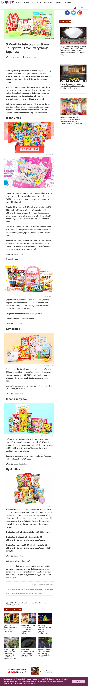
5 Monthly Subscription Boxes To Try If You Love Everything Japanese (28, 47)
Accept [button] (78, 681)
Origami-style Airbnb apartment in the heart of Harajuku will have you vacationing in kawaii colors (71, 120)
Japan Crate (51, 154)
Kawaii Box (51, 38)
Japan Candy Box (49, 436)
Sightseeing (41, 3)
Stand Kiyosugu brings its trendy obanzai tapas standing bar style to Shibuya (72, 86)
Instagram (79, 12)
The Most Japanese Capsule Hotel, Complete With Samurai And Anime (28, 629)
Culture (26, 3)
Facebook (67, 12)
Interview (69, 3)
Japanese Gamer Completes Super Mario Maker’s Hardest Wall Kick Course (44, 653)
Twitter (73, 12)
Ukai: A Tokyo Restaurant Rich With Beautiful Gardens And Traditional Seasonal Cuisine (10, 654)
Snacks (40, 593)
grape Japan (7, 3)
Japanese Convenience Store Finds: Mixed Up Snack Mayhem (11, 628)
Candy (13, 593)
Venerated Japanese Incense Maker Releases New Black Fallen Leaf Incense (27, 653)
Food (18, 3)
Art (32, 3)
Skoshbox (51, 296)
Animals (59, 3)
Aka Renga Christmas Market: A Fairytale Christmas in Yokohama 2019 (44, 629)
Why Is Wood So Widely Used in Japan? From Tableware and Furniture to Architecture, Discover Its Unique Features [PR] (73, 50)
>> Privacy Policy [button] (29, 683)
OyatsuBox (51, 506)
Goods (51, 3)
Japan (17, 593)
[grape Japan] (7, 603)
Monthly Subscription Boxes (28, 593)
